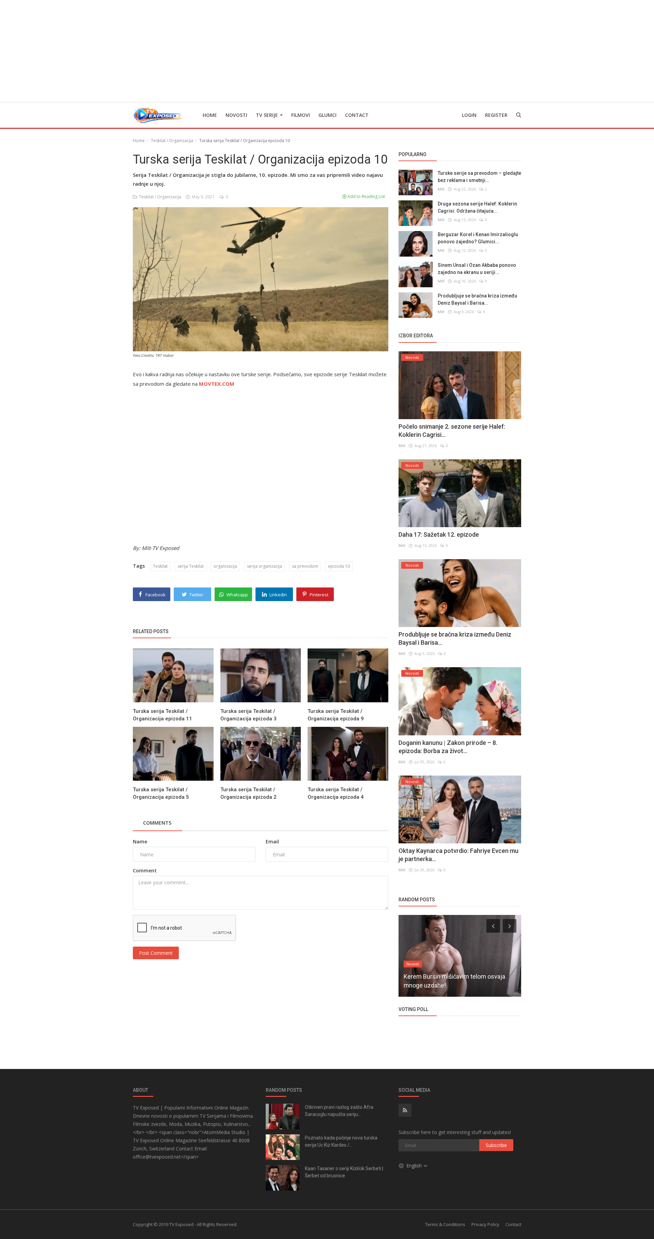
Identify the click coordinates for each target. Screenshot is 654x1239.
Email (272, 841)
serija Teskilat (190, 566)
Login (469, 115)
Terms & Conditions (445, 1224)
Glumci (327, 115)
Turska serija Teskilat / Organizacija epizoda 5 (161, 793)
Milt (441, 189)
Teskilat (160, 566)
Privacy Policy (485, 1224)
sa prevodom (305, 566)
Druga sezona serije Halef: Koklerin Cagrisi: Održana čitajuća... (477, 207)
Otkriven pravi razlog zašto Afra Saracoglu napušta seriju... (339, 1110)
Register (496, 115)
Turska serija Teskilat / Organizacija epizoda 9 (336, 715)
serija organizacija (264, 566)
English (414, 1165)
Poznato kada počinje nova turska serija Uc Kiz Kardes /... (341, 1141)
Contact (357, 115)
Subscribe (496, 1145)
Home (210, 115)
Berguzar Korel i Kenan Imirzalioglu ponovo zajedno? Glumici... (478, 238)
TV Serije (267, 115)
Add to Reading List (365, 196)
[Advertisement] (327, 51)
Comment (145, 870)
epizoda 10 (339, 566)
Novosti (236, 115)
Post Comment (156, 953)
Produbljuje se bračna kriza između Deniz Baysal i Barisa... (477, 299)
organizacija (225, 566)
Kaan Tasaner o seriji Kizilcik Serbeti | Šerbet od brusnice (344, 1172)
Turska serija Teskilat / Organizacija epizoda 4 (336, 793)
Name (140, 841)
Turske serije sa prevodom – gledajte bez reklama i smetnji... (479, 176)
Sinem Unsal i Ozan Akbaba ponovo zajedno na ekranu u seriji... (477, 268)
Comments (157, 823)
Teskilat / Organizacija (172, 140)
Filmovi (300, 115)
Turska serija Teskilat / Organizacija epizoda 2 (248, 793)
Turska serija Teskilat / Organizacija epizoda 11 (162, 715)
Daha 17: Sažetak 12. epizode (439, 534)
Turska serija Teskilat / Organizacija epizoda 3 (248, 715)
